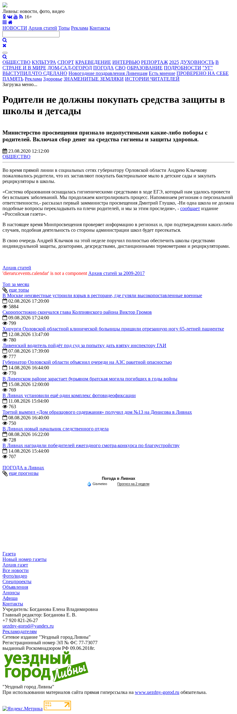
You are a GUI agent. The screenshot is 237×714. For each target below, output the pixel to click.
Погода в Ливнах (118, 478)
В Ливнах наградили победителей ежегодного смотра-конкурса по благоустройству (91, 445)
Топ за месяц (15, 284)
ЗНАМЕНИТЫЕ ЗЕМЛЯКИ (94, 78)
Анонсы (11, 592)
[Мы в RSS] (21, 16)
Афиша (10, 598)
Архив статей (42, 28)
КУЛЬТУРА (44, 62)
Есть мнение (162, 73)
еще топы (19, 290)
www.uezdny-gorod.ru (157, 692)
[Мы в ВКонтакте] (9, 16)
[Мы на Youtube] (16, 16)
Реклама (79, 28)
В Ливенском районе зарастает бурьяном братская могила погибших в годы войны (89, 378)
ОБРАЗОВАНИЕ (145, 67)
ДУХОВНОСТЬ (197, 62)
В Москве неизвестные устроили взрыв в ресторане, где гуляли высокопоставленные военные (102, 295)
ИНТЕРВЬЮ (126, 62)
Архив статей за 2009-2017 (116, 273)
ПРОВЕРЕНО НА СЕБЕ (203, 73)
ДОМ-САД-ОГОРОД (70, 67)
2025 (174, 62)
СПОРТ (65, 62)
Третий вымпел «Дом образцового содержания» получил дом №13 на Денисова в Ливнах (97, 412)
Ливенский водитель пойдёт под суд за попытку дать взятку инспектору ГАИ (84, 345)
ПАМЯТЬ (12, 78)
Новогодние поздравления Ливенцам (108, 73)
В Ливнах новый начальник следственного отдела (55, 428)
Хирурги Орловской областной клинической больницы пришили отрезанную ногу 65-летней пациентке (113, 328)
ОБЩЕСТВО (16, 62)
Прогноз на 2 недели (133, 484)
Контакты (99, 28)
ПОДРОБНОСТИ (182, 67)
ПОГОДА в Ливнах (23, 467)
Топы (64, 28)
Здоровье (52, 78)
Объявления (15, 587)
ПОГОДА (103, 67)
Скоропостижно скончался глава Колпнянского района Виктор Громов (77, 312)
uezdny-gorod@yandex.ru (28, 626)
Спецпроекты (16, 581)
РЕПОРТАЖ (154, 62)
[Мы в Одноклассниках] (4, 16)
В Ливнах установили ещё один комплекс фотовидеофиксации (69, 395)
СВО (120, 67)
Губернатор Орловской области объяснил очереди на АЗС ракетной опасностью (87, 362)
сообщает (190, 208)
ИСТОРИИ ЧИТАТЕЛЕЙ (152, 78)
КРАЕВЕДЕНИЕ (93, 62)
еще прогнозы (24, 473)
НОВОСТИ (14, 28)
